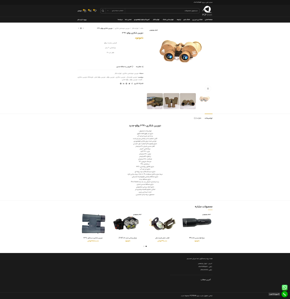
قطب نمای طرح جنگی (162, 238)
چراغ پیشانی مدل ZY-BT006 (127, 238)
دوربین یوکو (111, 77)
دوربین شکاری (120, 77)
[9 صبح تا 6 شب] (285, 294)
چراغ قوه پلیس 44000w (197, 238)
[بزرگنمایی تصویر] (208, 88)
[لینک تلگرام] (120, 83)
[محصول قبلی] (83, 28)
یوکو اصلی (125, 80)
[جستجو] (103, 10)
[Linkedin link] (123, 83)
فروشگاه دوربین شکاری (85, 77)
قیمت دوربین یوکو (136, 80)
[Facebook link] (132, 83)
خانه (141, 28)
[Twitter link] (129, 83)
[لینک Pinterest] (126, 83)
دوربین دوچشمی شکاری (122, 28)
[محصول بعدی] (78, 28)
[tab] (209, 117)
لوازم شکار (135, 28)
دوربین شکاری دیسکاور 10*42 (93, 238)
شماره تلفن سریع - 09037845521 (203, 2)
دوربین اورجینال (132, 77)
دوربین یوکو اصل (100, 77)
